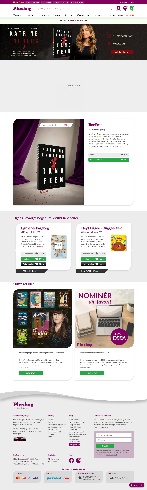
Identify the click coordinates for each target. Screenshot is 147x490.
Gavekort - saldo (75, 442)
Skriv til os (29, 461)
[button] (130, 250)
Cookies (51, 434)
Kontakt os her (74, 437)
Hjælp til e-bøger (75, 425)
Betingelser (52, 422)
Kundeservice (74, 420)
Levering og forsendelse (78, 432)
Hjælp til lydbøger (75, 427)
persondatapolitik (111, 455)
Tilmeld (105, 446)
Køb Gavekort (74, 439)
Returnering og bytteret (77, 434)
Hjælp (132, 2)
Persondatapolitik (54, 432)
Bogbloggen (52, 461)
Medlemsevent (53, 459)
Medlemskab (123, 2)
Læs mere (39, 246)
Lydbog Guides (74, 429)
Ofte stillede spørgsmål (77, 422)
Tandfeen (95, 125)
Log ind (50, 437)
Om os (50, 420)
